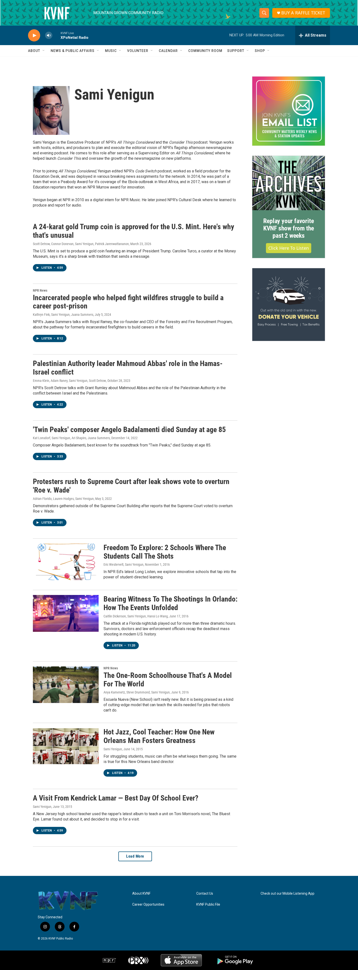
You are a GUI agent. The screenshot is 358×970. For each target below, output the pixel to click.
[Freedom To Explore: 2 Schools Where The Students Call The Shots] (66, 562)
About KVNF (141, 893)
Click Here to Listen (288, 248)
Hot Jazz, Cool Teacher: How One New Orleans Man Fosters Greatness (159, 736)
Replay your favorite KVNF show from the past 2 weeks (288, 228)
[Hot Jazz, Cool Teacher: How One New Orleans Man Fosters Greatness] (66, 746)
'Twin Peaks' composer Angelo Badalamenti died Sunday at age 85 (129, 429)
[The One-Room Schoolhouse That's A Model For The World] (66, 684)
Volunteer (137, 51)
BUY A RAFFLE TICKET (303, 12)
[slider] (56, 35)
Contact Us (204, 893)
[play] (34, 35)
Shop (260, 51)
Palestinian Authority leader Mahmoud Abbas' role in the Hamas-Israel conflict (128, 367)
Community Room (205, 51)
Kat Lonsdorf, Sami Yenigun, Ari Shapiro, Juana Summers (71, 438)
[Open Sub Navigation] (44, 51)
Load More (135, 856)
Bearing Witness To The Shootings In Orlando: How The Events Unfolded (170, 603)
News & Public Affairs (72, 51)
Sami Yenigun (113, 749)
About (34, 51)
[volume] (49, 35)
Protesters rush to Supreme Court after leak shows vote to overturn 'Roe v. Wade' (131, 485)
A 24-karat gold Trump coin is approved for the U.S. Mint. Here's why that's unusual (133, 230)
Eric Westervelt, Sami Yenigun (123, 564)
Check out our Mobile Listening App (287, 893)
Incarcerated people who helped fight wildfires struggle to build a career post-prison (128, 301)
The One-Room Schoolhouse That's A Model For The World (168, 679)
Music (111, 51)
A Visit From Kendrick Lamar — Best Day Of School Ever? (115, 798)
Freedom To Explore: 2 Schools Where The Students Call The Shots (165, 551)
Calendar (168, 51)
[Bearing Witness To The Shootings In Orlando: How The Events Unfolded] (66, 613)
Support (235, 51)
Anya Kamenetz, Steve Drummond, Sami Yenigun (137, 692)
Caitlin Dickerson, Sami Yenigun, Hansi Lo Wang (136, 616)
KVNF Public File (208, 904)
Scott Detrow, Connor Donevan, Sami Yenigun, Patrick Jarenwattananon (81, 244)
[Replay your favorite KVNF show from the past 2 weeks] (288, 183)
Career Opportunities (148, 904)
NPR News (40, 290)
